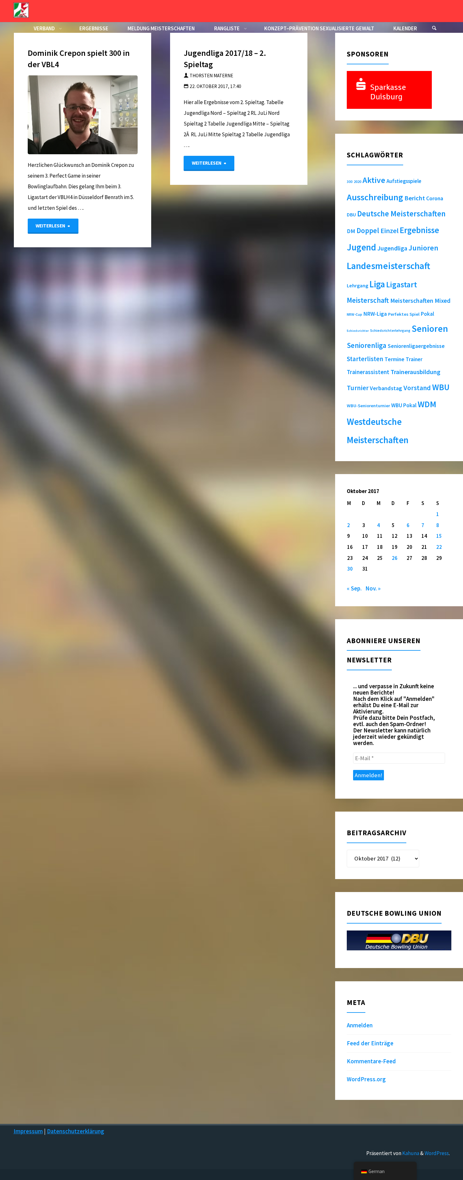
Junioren (423, 248)
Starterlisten (365, 359)
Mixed (442, 300)
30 (350, 568)
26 (394, 558)
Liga (377, 284)
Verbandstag (386, 388)
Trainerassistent (368, 372)
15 (439, 535)
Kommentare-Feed (371, 1061)
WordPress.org (366, 1079)
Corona (434, 198)
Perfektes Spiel (404, 314)
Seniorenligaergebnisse (416, 346)
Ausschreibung (375, 197)
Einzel (389, 230)
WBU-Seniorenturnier (368, 405)
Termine (394, 359)
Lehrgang (357, 285)
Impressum (28, 1131)
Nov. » (372, 588)
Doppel (368, 230)
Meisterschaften (411, 300)
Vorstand (417, 388)
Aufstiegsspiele (403, 181)
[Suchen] (434, 28)
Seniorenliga (366, 345)
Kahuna (410, 1153)
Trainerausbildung (415, 372)
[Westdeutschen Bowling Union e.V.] (21, 9)
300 (349, 181)
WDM (427, 404)
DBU (351, 214)
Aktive (374, 180)
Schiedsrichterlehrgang (390, 330)
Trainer (414, 359)
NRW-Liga (375, 313)
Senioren (430, 328)
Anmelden (360, 1025)
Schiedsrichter (358, 331)
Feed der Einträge (370, 1043)
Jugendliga (392, 248)
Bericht (414, 198)
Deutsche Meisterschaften (401, 214)
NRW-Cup (354, 314)
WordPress (437, 1153)
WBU (440, 387)
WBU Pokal (403, 405)
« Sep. (354, 588)
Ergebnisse (419, 230)
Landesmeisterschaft (388, 266)
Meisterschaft (368, 300)
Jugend (361, 247)
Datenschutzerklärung (75, 1131)
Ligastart (401, 284)
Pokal (427, 313)
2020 (357, 181)
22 (439, 546)
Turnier (358, 388)
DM (351, 231)
